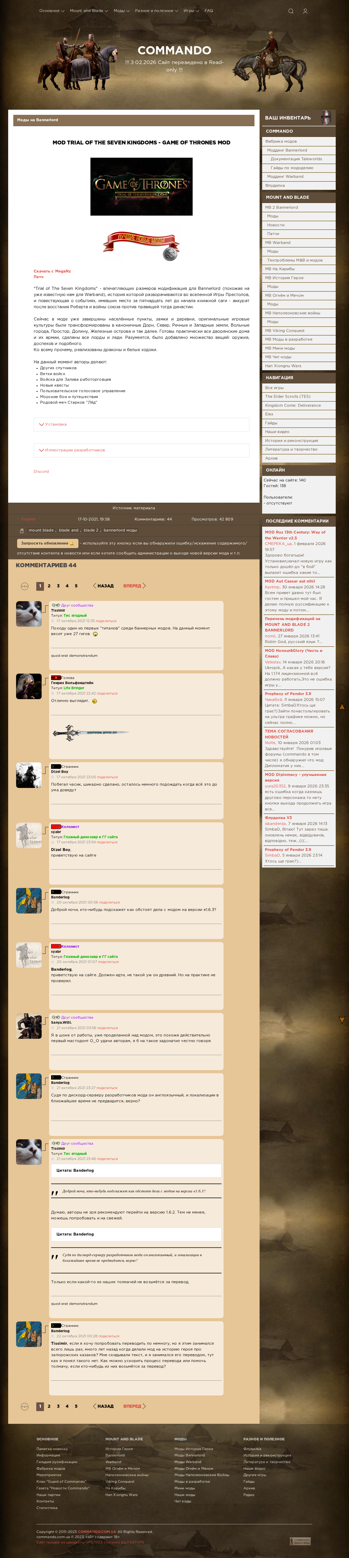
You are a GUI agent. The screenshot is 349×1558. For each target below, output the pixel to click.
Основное (49, 11)
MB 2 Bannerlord (281, 207)
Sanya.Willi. (61, 1022)
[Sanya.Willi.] (29, 1016)
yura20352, (276, 786)
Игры (189, 11)
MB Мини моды (280, 348)
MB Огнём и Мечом (284, 295)
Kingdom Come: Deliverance (293, 405)
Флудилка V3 (278, 818)
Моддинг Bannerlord (287, 150)
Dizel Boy (59, 771)
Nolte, (271, 743)
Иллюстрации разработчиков (75, 450)
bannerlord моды (120, 530)
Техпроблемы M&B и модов (295, 260)
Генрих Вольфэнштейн (72, 683)
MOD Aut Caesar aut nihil (290, 581)
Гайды (271, 423)
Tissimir (28, 519)
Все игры (274, 388)
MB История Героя (284, 278)
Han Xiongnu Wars (283, 366)
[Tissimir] (29, 603)
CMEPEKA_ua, (279, 544)
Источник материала (134, 508)
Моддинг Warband (285, 176)
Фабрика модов (281, 141)
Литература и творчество (291, 449)
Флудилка (275, 185)
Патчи (273, 234)
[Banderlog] (29, 890)
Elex (269, 414)
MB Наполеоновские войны (292, 313)
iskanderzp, (276, 823)
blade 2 (91, 530)
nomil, (271, 636)
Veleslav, (273, 662)
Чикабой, (274, 699)
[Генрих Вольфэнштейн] (29, 676)
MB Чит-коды (278, 357)
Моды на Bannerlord (37, 120)
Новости (275, 225)
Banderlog (60, 897)
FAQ (209, 11)
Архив (271, 458)
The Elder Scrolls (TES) (288, 396)
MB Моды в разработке (288, 339)
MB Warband (277, 242)
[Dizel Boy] (29, 765)
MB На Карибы (280, 269)
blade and (68, 530)
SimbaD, (273, 855)
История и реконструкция (291, 440)
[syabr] (29, 825)
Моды (119, 11)
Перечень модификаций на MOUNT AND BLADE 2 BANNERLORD (293, 624)
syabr (56, 832)
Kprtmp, (273, 587)
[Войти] (305, 11)
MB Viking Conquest (285, 330)
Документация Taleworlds (296, 159)
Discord (41, 471)
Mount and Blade (86, 11)
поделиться (106, 621)
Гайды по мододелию (292, 168)
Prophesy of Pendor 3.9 (288, 694)
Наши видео (277, 432)
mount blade (41, 530)
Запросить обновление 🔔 (48, 543)
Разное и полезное (154, 11)
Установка (56, 424)
